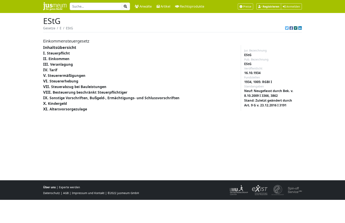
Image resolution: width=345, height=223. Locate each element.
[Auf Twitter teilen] (287, 28)
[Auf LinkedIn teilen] (300, 28)
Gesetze (49, 28)
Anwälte (146, 6)
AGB (66, 193)
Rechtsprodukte (192, 6)
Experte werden (69, 187)
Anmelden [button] (293, 6)
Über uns (49, 187)
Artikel (165, 6)
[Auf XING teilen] (295, 28)
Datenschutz (51, 193)
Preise (247, 6)
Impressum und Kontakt (88, 193)
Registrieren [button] (271, 6)
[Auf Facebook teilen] (291, 28)
